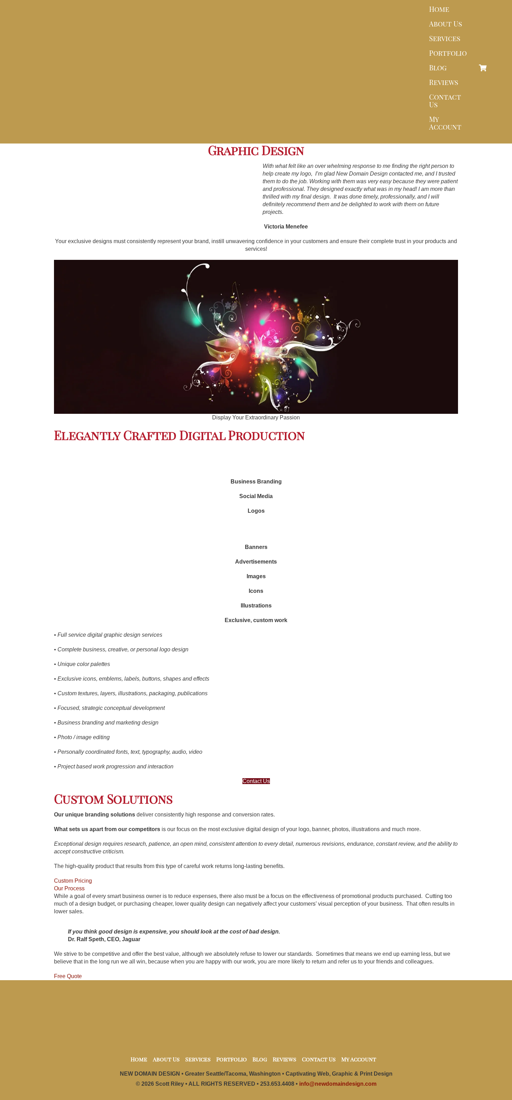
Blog (438, 67)
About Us (445, 23)
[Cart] (483, 68)
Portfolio (448, 52)
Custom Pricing (73, 881)
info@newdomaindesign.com (338, 1084)
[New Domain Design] (254, 133)
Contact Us (445, 100)
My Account (445, 122)
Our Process (69, 888)
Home (439, 9)
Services (444, 38)
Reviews (443, 82)
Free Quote (68, 976)
